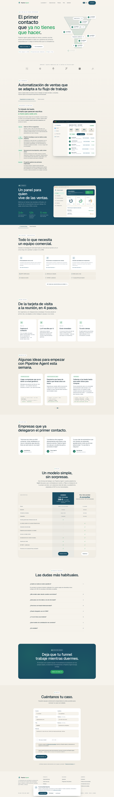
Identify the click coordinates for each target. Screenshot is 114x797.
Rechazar (51, 793)
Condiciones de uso (85, 783)
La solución (43, 2)
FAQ (64, 2)
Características (23, 226)
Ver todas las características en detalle (56, 284)
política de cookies (57, 790)
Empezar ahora (63, 553)
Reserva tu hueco (69, 764)
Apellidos (59, 711)
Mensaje (37, 728)
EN (86, 2)
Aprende (69, 2)
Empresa (62, 722)
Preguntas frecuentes (66, 781)
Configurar (58, 793)
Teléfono (62, 716)
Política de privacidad (51, 744)
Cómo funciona (33, 226)
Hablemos (85, 553)
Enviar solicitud (40, 756)
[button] (46, 740)
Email (36, 716)
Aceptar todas (43, 793)
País (36, 722)
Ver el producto (38, 46)
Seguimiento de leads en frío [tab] (27, 99)
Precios (59, 2)
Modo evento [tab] (41, 99)
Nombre (37, 711)
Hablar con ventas (24, 46)
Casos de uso (52, 2)
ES (83, 2)
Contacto (92, 2)
